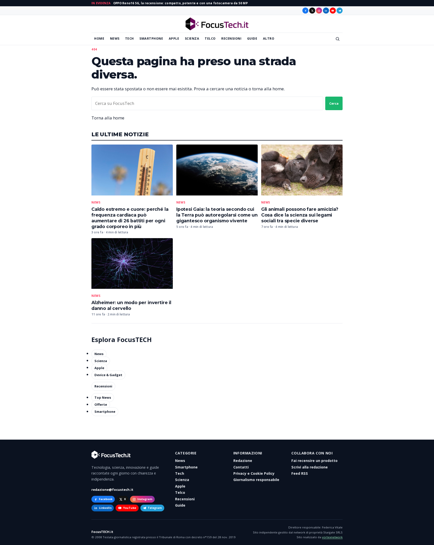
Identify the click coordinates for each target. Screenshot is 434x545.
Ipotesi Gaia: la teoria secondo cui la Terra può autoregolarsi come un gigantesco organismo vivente (217, 215)
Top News (102, 397)
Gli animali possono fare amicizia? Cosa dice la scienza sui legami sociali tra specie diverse (299, 215)
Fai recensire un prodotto (314, 460)
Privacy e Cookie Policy (254, 473)
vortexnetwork (332, 537)
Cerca (334, 103)
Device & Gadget (108, 375)
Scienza (192, 38)
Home (99, 38)
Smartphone (151, 38)
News (115, 38)
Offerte (100, 404)
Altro (269, 38)
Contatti (241, 467)
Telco (210, 38)
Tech (129, 38)
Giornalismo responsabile (256, 479)
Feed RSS (299, 473)
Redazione (242, 460)
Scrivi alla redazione (309, 467)
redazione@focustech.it (112, 489)
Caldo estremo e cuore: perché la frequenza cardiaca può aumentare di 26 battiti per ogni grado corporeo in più (129, 218)
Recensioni (231, 38)
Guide (252, 38)
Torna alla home (107, 118)
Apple (174, 38)
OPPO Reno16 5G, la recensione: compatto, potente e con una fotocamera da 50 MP (180, 3)
